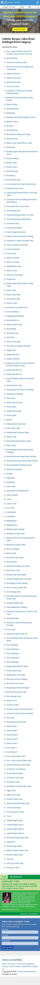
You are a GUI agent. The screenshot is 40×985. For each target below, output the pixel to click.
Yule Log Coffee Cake (14, 863)
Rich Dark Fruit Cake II (15, 683)
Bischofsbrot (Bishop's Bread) (18, 134)
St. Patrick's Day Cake (14, 777)
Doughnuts (11, 279)
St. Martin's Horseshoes (16, 769)
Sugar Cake (11, 790)
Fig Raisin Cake (12, 333)
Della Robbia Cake (13, 266)
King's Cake (11, 445)
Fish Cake (10, 337)
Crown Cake (11, 253)
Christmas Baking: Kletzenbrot (18, 219)
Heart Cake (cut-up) (14, 402)
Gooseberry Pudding (14, 394)
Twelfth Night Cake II (14, 825)
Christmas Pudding (14, 228)
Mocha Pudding (12, 549)
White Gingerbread (14, 846)
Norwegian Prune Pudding (17, 583)
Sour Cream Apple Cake (15, 756)
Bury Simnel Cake (13, 180)
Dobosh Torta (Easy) (14, 275)
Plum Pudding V (12, 662)
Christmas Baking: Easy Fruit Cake (19, 215)
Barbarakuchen (12, 108)
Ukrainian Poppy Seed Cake (17, 837)
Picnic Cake (10, 629)
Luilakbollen (11, 512)
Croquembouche (13, 249)
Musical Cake (11, 562)
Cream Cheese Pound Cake (17, 245)
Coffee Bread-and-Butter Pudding (19, 236)
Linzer (8, 499)
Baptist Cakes (11, 104)
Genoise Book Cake (14, 385)
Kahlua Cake (11, 437)
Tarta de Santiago (13, 807)
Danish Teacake (12, 258)
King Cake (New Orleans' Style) (18, 441)
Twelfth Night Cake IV (15, 833)
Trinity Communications (26, 971)
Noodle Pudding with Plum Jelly (18, 579)
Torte (8, 816)
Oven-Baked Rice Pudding (16, 607)
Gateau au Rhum (13, 359)
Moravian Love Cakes (15, 557)
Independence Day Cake (16, 424)
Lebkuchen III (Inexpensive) (17, 491)
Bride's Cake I (11, 162)
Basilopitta (10, 113)
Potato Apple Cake (13, 670)
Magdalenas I (11, 520)
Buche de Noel (12, 171)
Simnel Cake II (12, 730)
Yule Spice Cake (12, 867)
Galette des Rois (12, 354)
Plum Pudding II (12, 649)
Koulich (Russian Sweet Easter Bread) (21, 456)
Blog (29, 7)
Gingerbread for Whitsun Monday (19, 389)
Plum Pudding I (12, 645)
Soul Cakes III (11, 752)
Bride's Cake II (12, 167)
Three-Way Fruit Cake (15, 812)
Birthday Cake (12, 130)
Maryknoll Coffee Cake (15, 533)
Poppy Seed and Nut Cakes (17, 666)
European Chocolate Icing (16, 307)
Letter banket (11, 495)
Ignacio (9, 419)
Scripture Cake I (12, 705)
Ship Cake (10, 717)
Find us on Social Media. (12, 960)
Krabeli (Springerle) (14, 469)
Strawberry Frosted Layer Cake (18, 786)
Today (22, 7)
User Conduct (15, 966)
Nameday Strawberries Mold (17, 566)
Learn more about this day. (10, 909)
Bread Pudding (12, 158)
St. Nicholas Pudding (14, 773)
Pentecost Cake (12, 618)
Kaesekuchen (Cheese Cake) (17, 432)
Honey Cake (11, 415)
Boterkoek (10, 147)
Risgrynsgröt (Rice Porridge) (17, 688)
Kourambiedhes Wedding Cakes (19, 465)
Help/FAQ (26, 966)
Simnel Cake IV (12, 739)
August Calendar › (29, 914)
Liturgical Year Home (8, 7)
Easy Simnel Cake (13, 299)
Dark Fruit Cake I (13, 262)
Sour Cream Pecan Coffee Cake (18, 760)
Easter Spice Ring (13, 294)
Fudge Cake (11, 350)
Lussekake (10, 516)
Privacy (5, 966)
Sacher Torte (11, 700)
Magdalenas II (12, 525)
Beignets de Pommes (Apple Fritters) (21, 117)
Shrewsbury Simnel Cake (16, 722)
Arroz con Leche (12, 86)
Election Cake (11, 303)
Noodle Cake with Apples (16, 574)
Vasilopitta (10, 842)
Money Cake (11, 553)
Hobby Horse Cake (13, 411)
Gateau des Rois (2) (14, 374)
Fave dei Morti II (12, 320)
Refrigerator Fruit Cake (15, 675)
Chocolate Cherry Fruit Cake (17, 206)
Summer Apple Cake (14, 799)
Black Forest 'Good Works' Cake (19, 143)
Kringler (9, 473)
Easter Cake (11, 290)
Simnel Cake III (12, 735)
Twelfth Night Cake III (15, 829)
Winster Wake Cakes (14, 855)
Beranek (9, 126)
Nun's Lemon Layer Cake (16, 587)
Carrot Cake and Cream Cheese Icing (21, 184)
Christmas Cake (12, 223)
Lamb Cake (10, 486)
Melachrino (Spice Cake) (15, 544)
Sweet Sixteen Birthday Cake (17, 803)
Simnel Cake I (11, 726)
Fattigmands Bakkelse (15, 316)
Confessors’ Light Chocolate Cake (19, 240)
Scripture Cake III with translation (19, 713)
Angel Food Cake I (13, 73)
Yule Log (9, 859)
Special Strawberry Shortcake (18, 765)
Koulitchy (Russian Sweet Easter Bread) (22, 461)
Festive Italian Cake (14, 324)
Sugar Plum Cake (13, 795)
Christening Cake (13, 210)
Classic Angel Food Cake (15, 232)
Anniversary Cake (13, 82)
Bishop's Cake (12, 138)
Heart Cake (10, 398)
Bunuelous (10, 175)
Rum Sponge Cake (13, 696)
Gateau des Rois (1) (14, 370)
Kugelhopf (10, 478)
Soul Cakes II (11, 747)
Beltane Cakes (12, 121)
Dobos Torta (11, 270)
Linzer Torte (11, 503)
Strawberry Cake (13, 782)
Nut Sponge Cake (13, 592)
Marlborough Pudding (15, 529)
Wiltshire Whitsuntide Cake (17, 850)
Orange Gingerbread (14, 603)
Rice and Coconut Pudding (16, 679)
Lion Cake (10, 508)
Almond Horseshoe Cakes (16, 62)
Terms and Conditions (25, 964)
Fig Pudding (11, 329)
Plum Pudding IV (13, 658)
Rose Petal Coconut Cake (16, 692)
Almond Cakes (12, 58)
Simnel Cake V (12, 743)
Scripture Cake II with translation (19, 709)
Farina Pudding (12, 311)
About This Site (8, 964)
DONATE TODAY (20, 29)
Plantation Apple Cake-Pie (16, 634)
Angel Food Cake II (13, 78)
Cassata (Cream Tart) (14, 188)
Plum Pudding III (13, 653)
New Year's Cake (13, 570)
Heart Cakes (11, 407)
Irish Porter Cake (13, 428)
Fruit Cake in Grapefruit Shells (18, 346)
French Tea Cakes (13, 341)
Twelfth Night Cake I (14, 820)
